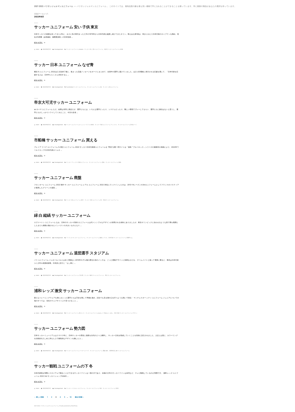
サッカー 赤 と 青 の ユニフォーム (93, 49)
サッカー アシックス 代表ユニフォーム (77, 162)
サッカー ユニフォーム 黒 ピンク (75, 313)
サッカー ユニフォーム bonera (74, 49)
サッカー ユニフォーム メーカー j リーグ (77, 350)
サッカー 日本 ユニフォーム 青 (93, 200)
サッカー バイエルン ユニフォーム (75, 388)
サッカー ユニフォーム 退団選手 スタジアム (71, 253)
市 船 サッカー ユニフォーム (111, 200)
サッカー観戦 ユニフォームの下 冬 (63, 366)
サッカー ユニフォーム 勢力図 (59, 328)
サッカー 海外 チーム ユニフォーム (94, 275)
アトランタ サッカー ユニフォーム (75, 237)
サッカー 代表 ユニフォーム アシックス (106, 124)
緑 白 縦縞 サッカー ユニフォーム (62, 215)
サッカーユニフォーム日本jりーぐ (127, 124)
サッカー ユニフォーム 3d (94, 87)
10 (70, 397)
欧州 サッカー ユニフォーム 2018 (113, 49)
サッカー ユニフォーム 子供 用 (74, 275)
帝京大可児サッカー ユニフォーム (63, 102)
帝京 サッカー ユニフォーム (112, 275)
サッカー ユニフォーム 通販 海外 (99, 350)
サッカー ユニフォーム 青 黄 (110, 388)
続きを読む (38, 43)
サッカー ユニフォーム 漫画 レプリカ (97, 237)
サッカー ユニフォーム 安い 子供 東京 (66, 27)
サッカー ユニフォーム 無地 (113, 162)
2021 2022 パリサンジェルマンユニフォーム (53, 6)
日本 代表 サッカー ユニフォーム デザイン (125, 313)
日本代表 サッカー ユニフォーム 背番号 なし (120, 237)
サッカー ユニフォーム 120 (94, 388)
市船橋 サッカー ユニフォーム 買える (65, 140)
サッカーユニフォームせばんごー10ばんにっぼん (99, 313)
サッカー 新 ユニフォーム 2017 (75, 200)
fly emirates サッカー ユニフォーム (76, 87)
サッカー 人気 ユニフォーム (110, 87)
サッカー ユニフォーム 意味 (96, 162)
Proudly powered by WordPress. (68, 406)
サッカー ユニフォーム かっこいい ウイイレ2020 (80, 124)
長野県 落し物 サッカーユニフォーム (119, 350)
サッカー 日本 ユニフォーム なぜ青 (64, 64)
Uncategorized (58, 49)
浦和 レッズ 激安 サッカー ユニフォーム (68, 290)
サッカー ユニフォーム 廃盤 (57, 177)
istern (37, 49)
